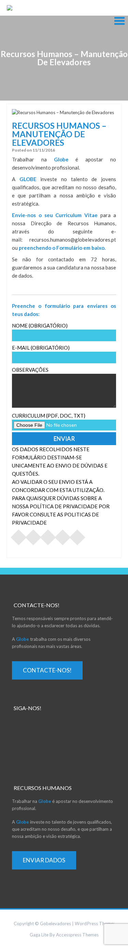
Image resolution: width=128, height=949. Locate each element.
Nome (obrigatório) (40, 325)
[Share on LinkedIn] (63, 535)
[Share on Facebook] (19, 535)
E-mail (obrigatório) (41, 348)
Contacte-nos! (47, 670)
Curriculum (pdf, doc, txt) (48, 415)
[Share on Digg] (77, 535)
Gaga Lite (39, 934)
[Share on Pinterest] (48, 535)
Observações (30, 370)
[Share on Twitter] (33, 535)
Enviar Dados (44, 860)
